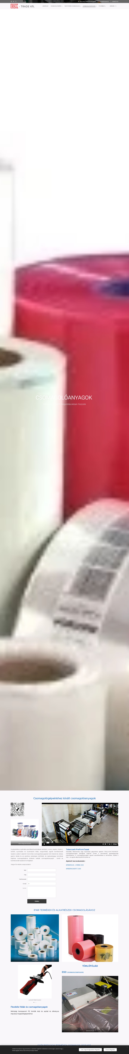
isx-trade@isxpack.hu (104, 1)
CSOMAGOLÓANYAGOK (75, 972)
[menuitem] (45, 6)
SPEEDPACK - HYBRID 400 (75, 865)
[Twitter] (13, 1)
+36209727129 (115, 1)
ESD (64, 972)
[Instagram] (16, 1)
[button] (113, 6)
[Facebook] (11, 1)
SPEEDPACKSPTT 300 (73, 868)
